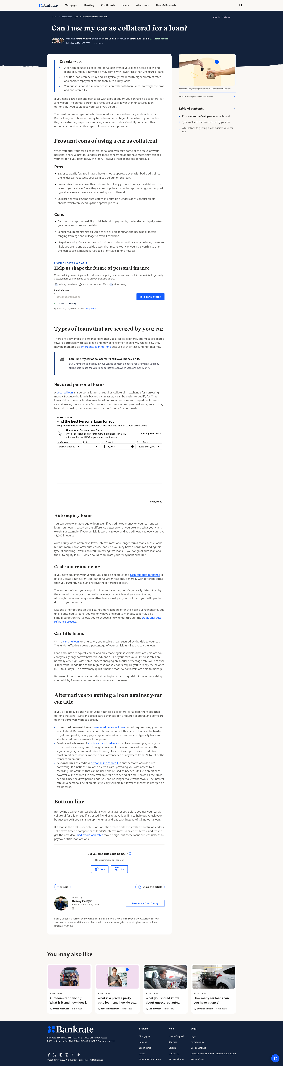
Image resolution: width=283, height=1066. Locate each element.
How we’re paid (176, 1036)
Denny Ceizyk (84, 38)
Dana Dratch (155, 1008)
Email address (61, 290)
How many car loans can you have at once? (211, 1000)
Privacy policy (197, 1042)
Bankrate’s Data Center (150, 1059)
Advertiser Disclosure (221, 17)
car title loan (71, 641)
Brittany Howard (60, 1008)
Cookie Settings (198, 1047)
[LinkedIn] (66, 1055)
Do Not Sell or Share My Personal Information (213, 1053)
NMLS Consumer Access (95, 1037)
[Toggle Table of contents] (234, 108)
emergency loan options (95, 346)
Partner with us (176, 1059)
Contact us (174, 1053)
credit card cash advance (103, 743)
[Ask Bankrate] (275, 1058)
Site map (173, 1042)
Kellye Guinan (109, 38)
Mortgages (144, 1036)
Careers (172, 1047)
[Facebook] (49, 1055)
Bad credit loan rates (90, 835)
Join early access (150, 296)
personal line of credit (105, 763)
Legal (193, 1036)
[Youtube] (72, 1055)
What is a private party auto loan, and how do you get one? (117, 1002)
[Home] (48, 5)
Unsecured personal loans (108, 727)
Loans (54, 16)
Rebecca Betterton (110, 1008)
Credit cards (145, 1047)
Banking (143, 1042)
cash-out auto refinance (145, 575)
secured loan (65, 392)
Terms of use (197, 1059)
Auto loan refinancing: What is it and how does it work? (68, 1002)
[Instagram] (60, 1055)
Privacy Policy (90, 308)
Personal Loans (65, 16)
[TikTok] (78, 1055)
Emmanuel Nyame (139, 38)
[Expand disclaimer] (234, 96)
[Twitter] (55, 1055)
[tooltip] (130, 854)
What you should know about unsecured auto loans (162, 1002)
